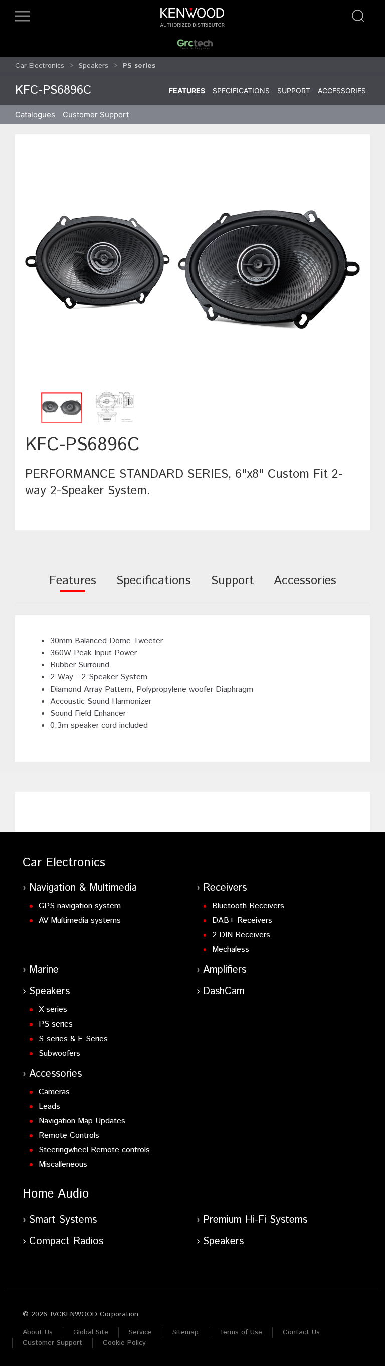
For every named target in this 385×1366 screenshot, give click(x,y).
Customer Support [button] (96, 114)
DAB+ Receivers (242, 920)
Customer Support (52, 1343)
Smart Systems (63, 1220)
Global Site (90, 1332)
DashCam (224, 991)
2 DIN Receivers (241, 935)
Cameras (54, 1092)
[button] (22, 16)
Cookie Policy (124, 1343)
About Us (38, 1332)
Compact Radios (66, 1241)
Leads (49, 1106)
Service (140, 1332)
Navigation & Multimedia (83, 888)
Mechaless (230, 949)
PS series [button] (139, 66)
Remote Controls (69, 1135)
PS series (56, 1024)
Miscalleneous (63, 1164)
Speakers (93, 66)
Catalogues (35, 114)
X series (53, 1009)
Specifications (241, 90)
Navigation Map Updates (82, 1121)
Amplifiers (224, 970)
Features (187, 90)
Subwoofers (59, 1053)
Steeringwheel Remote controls (94, 1150)
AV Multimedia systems (80, 920)
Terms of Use (240, 1332)
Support (293, 90)
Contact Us (301, 1332)
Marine (44, 970)
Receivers (225, 888)
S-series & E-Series (73, 1039)
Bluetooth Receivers (248, 906)
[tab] (72, 587)
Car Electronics (39, 66)
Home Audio (56, 1194)
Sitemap (185, 1332)
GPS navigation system (80, 906)
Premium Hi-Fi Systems (255, 1220)
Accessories (342, 90)
